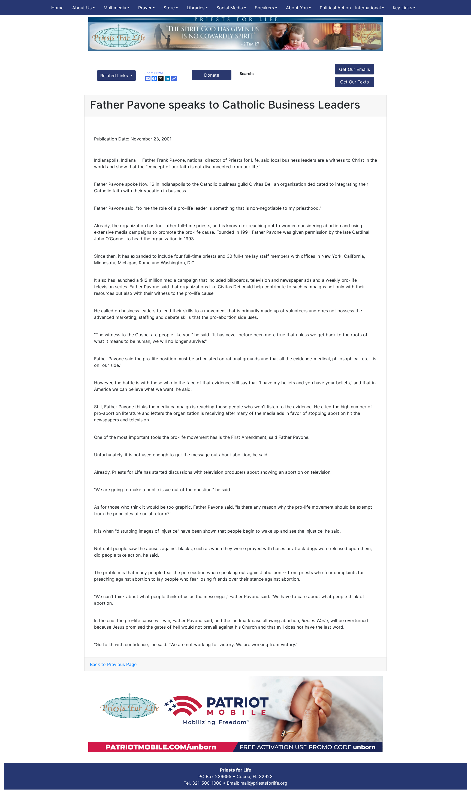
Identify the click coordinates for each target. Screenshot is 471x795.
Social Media (229, 7)
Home (57, 7)
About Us (82, 7)
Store (169, 7)
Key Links (402, 7)
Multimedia (115, 7)
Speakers (264, 7)
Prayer (145, 7)
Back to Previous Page (113, 664)
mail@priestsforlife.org (263, 783)
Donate (211, 75)
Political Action (335, 7)
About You (297, 7)
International (368, 7)
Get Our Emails (354, 69)
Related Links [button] (114, 75)
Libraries (195, 7)
